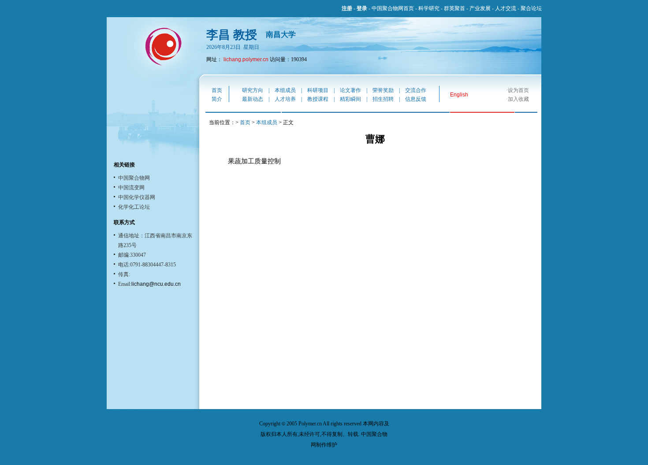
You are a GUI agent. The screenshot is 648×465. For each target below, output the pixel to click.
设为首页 (518, 90)
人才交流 (505, 8)
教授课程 (317, 99)
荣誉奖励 (383, 90)
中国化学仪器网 (136, 197)
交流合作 (415, 90)
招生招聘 (383, 99)
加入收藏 (518, 99)
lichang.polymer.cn (245, 59)
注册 (347, 8)
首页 (217, 90)
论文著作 (350, 90)
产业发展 (480, 8)
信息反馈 (415, 99)
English (459, 95)
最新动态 (252, 99)
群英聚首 (454, 8)
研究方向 (252, 90)
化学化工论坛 (134, 207)
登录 (362, 8)
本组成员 (285, 90)
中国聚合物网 (134, 178)
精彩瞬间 (350, 99)
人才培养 (285, 99)
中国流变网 (131, 188)
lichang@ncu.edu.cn (156, 284)
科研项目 (317, 90)
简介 (217, 99)
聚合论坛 (531, 8)
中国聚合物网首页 (393, 8)
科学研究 (428, 8)
